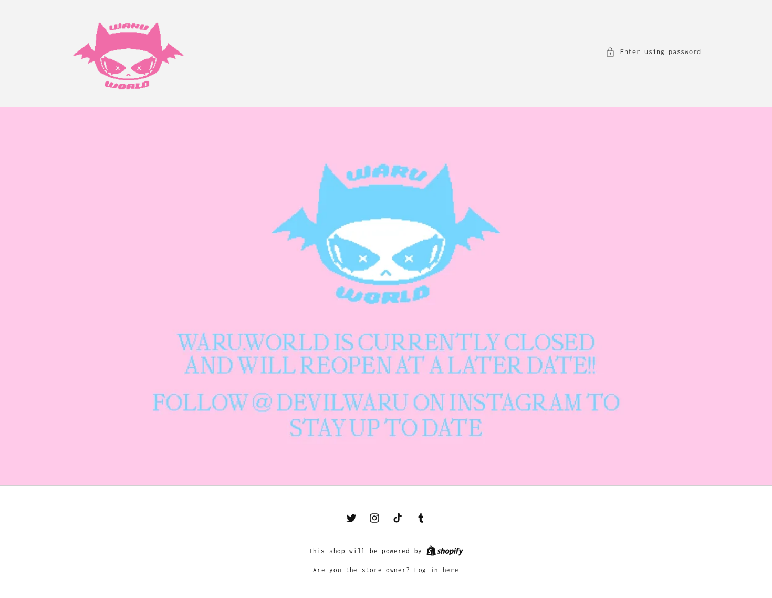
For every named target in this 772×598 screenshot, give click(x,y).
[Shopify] (444, 551)
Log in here (436, 569)
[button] (653, 51)
